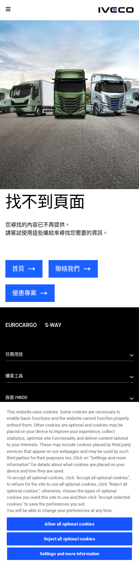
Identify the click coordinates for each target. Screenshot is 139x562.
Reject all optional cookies (69, 538)
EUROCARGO (21, 325)
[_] (116, 10)
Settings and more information (70, 553)
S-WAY (53, 325)
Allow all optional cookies (69, 524)
